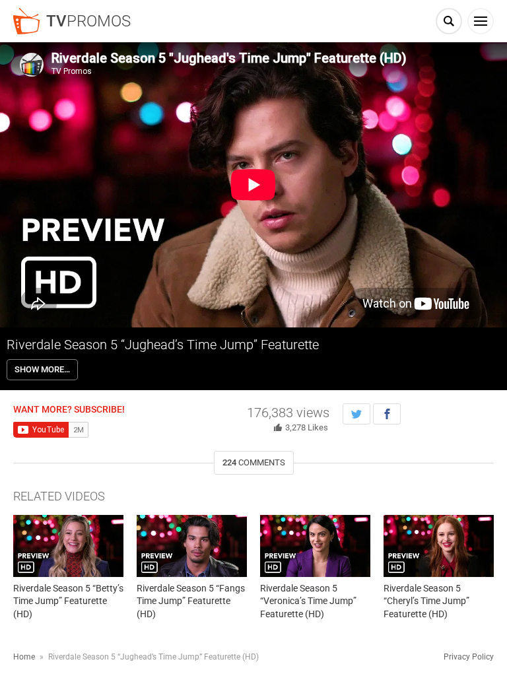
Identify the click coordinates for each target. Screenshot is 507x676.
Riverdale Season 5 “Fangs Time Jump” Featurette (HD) (191, 601)
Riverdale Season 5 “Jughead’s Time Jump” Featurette (163, 345)
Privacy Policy (469, 656)
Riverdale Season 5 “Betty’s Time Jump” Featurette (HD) (68, 601)
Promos (88, 21)
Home (24, 656)
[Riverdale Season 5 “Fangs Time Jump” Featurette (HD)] (192, 546)
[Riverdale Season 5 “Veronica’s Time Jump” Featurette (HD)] (315, 546)
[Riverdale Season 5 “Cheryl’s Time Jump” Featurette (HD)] (439, 546)
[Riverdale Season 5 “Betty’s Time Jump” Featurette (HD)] (68, 546)
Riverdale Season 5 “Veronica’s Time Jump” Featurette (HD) (308, 601)
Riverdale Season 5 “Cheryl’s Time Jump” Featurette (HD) (426, 601)
